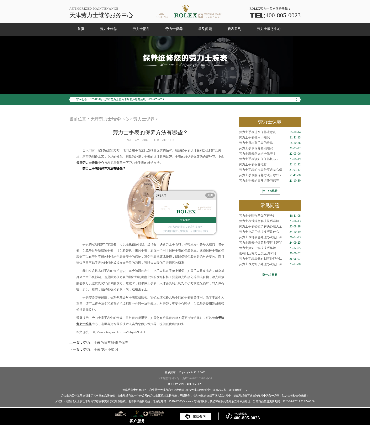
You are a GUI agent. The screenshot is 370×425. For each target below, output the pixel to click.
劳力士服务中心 (269, 29)
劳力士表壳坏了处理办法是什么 (270, 264)
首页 (80, 29)
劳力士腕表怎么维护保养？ (270, 153)
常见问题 (205, 29)
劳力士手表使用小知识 (100, 349)
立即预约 (185, 220)
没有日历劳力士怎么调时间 (270, 253)
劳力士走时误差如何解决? (270, 215)
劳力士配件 (141, 29)
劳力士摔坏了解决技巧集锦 (270, 248)
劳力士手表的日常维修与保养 (105, 343)
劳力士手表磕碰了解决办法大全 (270, 226)
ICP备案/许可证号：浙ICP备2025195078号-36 (185, 378)
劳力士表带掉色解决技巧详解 (270, 221)
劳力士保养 (174, 29)
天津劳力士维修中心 (110, 119)
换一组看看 (270, 191)
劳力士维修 (108, 29)
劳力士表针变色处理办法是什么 (270, 237)
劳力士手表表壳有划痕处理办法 (270, 258)
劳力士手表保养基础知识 (270, 148)
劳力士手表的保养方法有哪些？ (270, 175)
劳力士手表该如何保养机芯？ (270, 159)
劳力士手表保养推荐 (270, 164)
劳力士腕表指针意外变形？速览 (270, 242)
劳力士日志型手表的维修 (270, 142)
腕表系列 (234, 29)
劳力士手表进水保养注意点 (270, 132)
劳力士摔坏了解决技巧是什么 (270, 231)
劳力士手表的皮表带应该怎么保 (270, 169)
